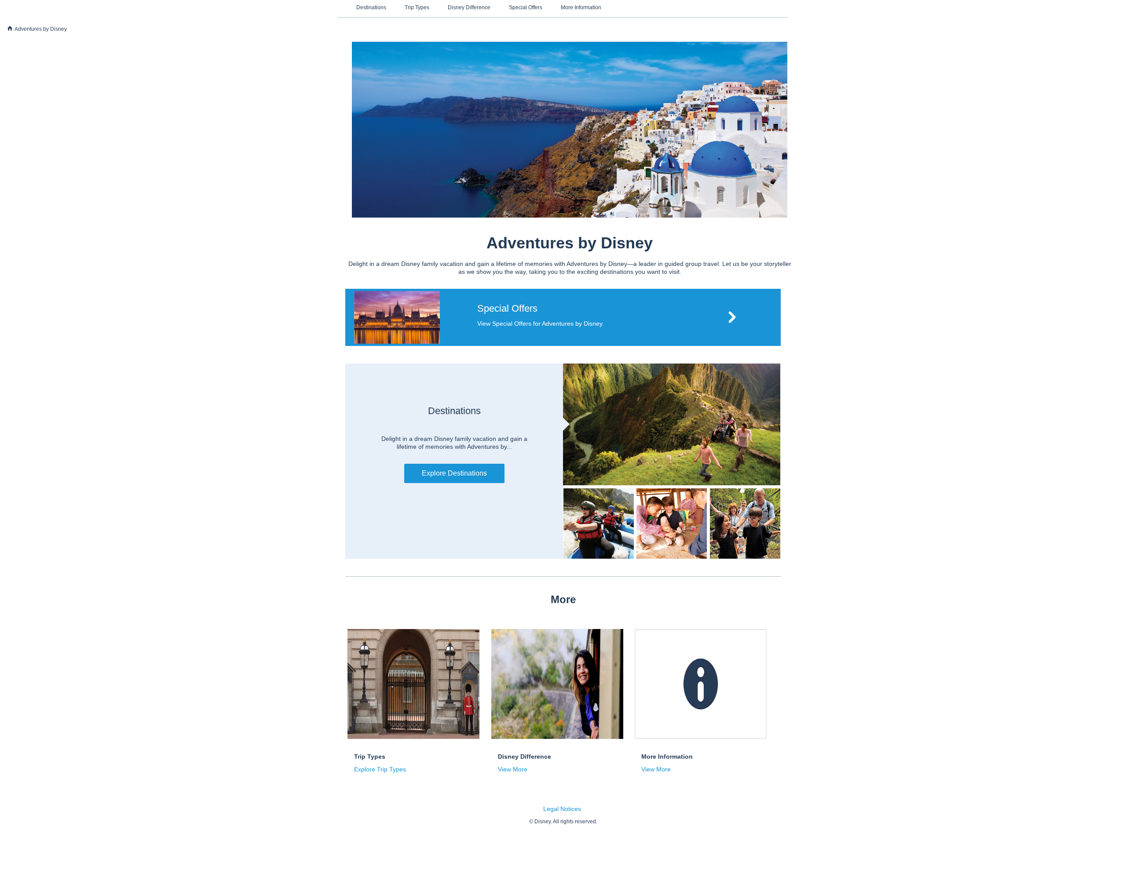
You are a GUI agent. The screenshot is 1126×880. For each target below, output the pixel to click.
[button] (563, 317)
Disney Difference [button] (524, 756)
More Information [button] (667, 756)
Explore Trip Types (380, 769)
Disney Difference (469, 7)
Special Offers (525, 7)
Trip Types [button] (369, 756)
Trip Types (417, 7)
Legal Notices (562, 808)
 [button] (10, 28)
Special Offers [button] (507, 308)
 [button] (732, 317)
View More (512, 769)
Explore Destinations (454, 473)
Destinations (371, 7)
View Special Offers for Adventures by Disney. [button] (540, 323)
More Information (581, 7)
